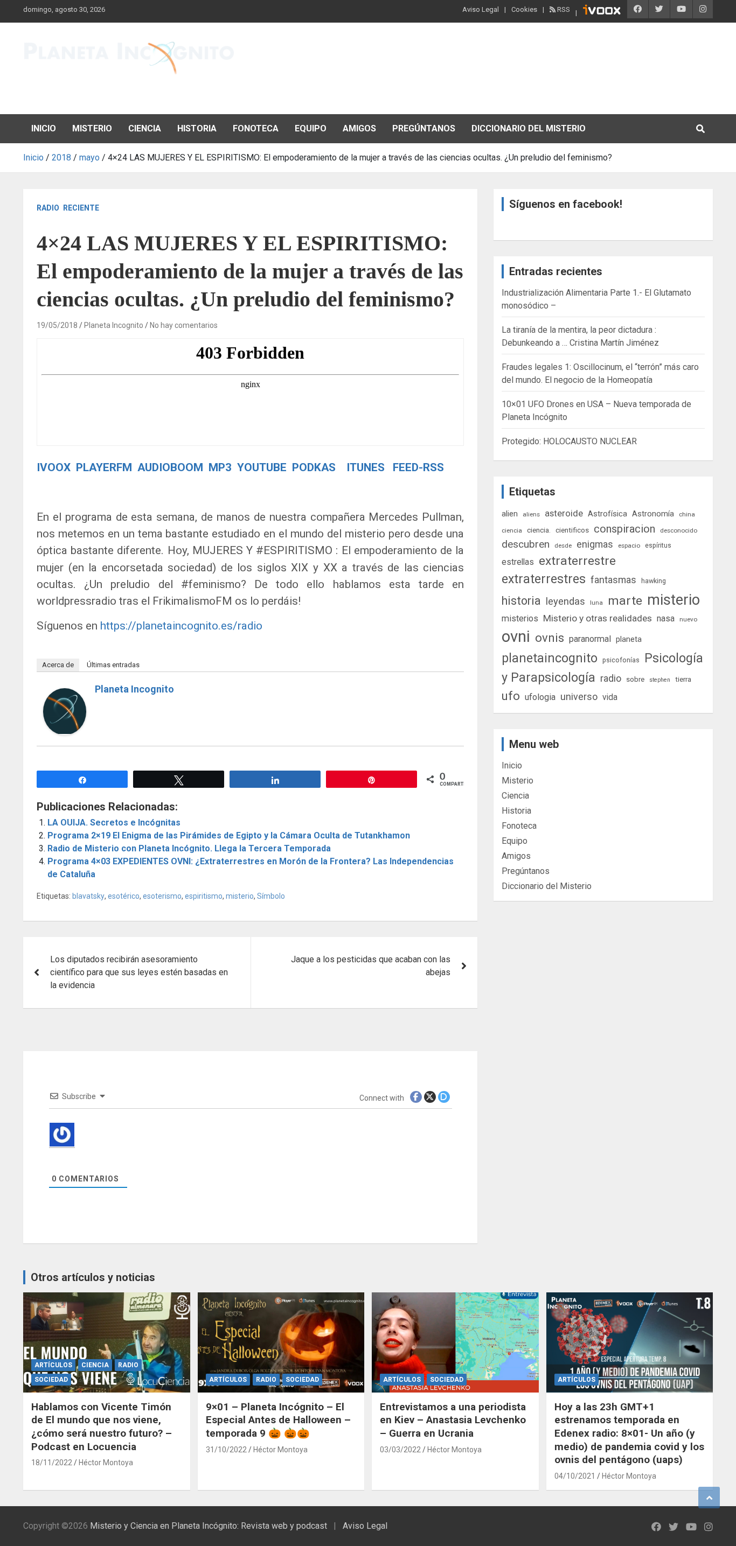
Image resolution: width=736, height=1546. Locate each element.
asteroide (564, 513)
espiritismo (204, 896)
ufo (511, 696)
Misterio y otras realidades (597, 618)
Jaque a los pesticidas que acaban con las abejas (370, 965)
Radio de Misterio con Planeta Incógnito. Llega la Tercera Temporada (189, 848)
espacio (629, 545)
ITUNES (364, 467)
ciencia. (539, 530)
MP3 (220, 467)
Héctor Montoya (106, 1462)
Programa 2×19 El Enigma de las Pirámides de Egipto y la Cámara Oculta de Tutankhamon (228, 835)
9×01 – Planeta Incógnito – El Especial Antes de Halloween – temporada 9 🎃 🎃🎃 (278, 1420)
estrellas (518, 562)
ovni (516, 636)
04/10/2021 (574, 1476)
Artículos (53, 1365)
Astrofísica (607, 514)
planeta (629, 639)
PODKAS (314, 467)
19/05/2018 (57, 325)
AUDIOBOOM (171, 467)
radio (610, 678)
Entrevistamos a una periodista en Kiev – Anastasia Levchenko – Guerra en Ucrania (453, 1420)
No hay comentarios (184, 325)
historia (521, 600)
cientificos (572, 530)
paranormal (590, 639)
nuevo (688, 619)
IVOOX (54, 467)
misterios (520, 618)
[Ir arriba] (709, 1497)
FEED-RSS (418, 467)
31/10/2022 (226, 1449)
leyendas (565, 601)
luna (596, 602)
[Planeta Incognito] (64, 694)
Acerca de (58, 665)
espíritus (658, 545)
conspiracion (624, 528)
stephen (659, 679)
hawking (653, 581)
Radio (48, 208)
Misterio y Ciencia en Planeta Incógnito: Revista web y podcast (208, 1526)
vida (609, 697)
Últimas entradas (113, 665)
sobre (635, 679)
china (687, 514)
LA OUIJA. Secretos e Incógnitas (113, 822)
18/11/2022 (51, 1462)
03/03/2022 (400, 1449)
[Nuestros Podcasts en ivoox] (601, 11)
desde (563, 545)
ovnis (549, 638)
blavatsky (88, 896)
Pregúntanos (423, 128)
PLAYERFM (104, 467)
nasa (666, 618)
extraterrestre (577, 561)
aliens (531, 514)
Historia (197, 128)
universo (579, 696)
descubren (526, 544)
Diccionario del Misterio (528, 128)
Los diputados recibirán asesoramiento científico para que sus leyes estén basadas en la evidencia (139, 972)
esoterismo (162, 896)
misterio (240, 896)
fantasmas (613, 579)
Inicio (43, 128)
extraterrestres (544, 579)
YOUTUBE (263, 467)
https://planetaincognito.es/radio (181, 625)
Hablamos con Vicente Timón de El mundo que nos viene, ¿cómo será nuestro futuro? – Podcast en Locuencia (101, 1427)
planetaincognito (550, 658)
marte (625, 600)
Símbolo (271, 896)
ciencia (512, 530)
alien (510, 514)
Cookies (524, 9)
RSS (563, 9)
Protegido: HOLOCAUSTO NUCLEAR (569, 441)
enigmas (595, 544)
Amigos (359, 128)
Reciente (81, 208)
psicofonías (621, 660)
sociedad (51, 1379)
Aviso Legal (480, 9)
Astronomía (653, 514)
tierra (683, 679)
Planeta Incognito (113, 325)
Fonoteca (256, 128)
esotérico (124, 896)
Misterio (92, 128)
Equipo (311, 128)
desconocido (678, 530)
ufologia (540, 697)
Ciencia (144, 128)
